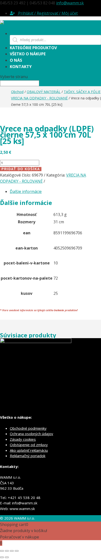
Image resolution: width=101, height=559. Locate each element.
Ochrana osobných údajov (31, 433)
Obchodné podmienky (28, 428)
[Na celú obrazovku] (7, 551)
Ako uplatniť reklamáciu (29, 450)
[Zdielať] (12, 551)
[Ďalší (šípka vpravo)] (7, 557)
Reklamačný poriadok (27, 455)
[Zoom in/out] (2, 551)
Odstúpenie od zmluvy (29, 444)
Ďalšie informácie (26, 191)
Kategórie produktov (33, 47)
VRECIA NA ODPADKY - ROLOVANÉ (39, 98)
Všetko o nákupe (28, 54)
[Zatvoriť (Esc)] (17, 551)
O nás (16, 60)
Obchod (17, 91)
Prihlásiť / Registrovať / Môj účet (47, 13)
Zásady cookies (23, 439)
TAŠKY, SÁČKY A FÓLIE (82, 91)
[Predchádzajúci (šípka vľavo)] (2, 557)
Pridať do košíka (20, 169)
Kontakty (21, 66)
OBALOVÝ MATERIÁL (44, 91)
